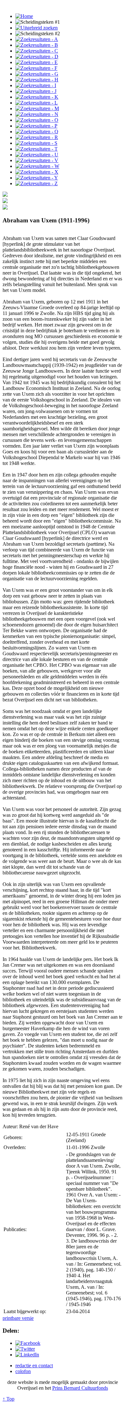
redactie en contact (34, 1365)
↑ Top (8, 1399)
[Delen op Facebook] (27, 1343)
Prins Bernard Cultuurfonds (80, 1388)
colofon (23, 1371)
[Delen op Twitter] (25, 1349)
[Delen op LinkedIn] (27, 1354)
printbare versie (18, 1318)
